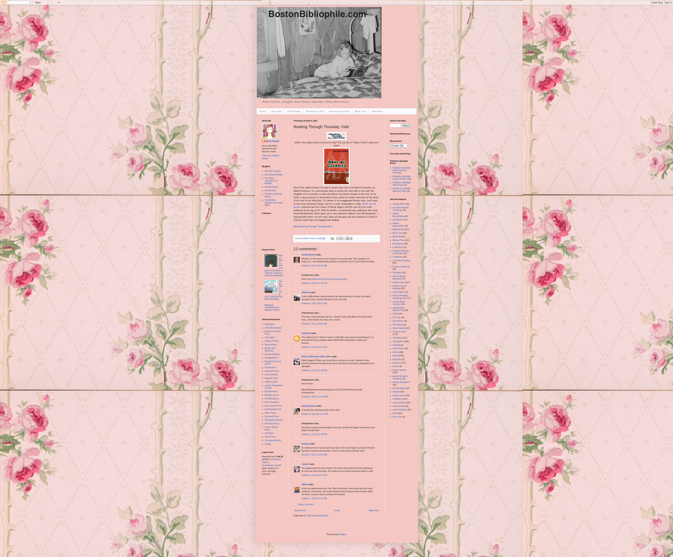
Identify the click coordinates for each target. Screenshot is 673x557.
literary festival (399, 388)
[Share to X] (344, 238)
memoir (396, 392)
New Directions (272, 402)
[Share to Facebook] (347, 238)
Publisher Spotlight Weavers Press (402, 189)
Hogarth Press (271, 378)
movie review (399, 395)
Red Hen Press (272, 423)
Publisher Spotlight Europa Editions (402, 177)
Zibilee (304, 484)
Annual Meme (399, 204)
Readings (397, 324)
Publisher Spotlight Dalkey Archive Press (402, 170)
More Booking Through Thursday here (313, 226)
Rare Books (398, 321)
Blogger (342, 534)
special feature (400, 409)
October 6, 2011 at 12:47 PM (314, 414)
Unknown (306, 333)
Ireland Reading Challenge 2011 (400, 296)
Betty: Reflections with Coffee (316, 356)
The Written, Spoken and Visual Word (274, 202)
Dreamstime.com (270, 465)
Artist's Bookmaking (399, 214)
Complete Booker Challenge (401, 252)
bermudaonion (308, 406)
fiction (395, 355)
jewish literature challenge (400, 377)
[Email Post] (332, 238)
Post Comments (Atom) (317, 515)
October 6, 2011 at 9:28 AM (314, 370)
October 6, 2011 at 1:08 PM (314, 434)
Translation (398, 341)
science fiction (399, 402)
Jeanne (305, 464)
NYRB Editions (272, 398)
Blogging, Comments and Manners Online (272, 307)
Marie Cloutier (273, 141)
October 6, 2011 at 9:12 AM (314, 347)
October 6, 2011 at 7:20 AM (314, 283)
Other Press (270, 413)
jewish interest (399, 370)
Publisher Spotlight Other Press (402, 183)
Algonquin (269, 324)
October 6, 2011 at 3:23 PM (314, 454)
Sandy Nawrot (308, 255)
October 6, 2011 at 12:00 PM (314, 396)
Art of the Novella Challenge (401, 208)
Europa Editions (272, 354)
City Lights (270, 337)
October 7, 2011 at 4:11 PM (314, 498)
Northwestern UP (273, 409)
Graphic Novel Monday (399, 287)
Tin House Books (273, 440)
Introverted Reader (274, 174)
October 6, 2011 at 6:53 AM (314, 265)
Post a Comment (306, 504)
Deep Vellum (271, 344)
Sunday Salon (399, 331)
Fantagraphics (271, 358)
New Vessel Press (273, 406)
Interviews (377, 111)
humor (396, 366)
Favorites (397, 272)
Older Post (374, 510)
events (396, 352)
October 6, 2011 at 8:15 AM (314, 303)
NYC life (396, 317)
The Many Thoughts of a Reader (271, 180)
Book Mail (397, 236)
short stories (398, 406)
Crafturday (398, 257)
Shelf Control (399, 328)
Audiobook (398, 219)
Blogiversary (399, 229)
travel (395, 413)
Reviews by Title (315, 111)
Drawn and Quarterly (270, 349)
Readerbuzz (270, 190)
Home (262, 111)
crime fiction (398, 348)
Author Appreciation (399, 224)
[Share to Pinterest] (351, 238)
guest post (397, 363)
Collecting (397, 247)
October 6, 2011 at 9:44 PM (314, 475)
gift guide (397, 359)
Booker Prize (399, 240)
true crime (397, 417)
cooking (396, 345)
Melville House (272, 395)
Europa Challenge (401, 266)
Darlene (305, 444)
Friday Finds (398, 282)
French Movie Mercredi (399, 277)
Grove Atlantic (271, 374)
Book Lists (360, 111)
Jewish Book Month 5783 (399, 309)
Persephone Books (274, 420)
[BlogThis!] (341, 238)
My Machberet (271, 187)
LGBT (395, 314)
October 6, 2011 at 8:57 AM (314, 324)
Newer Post (299, 510)
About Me (276, 111)
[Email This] (337, 238)
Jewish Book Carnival (399, 302)
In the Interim (399, 292)
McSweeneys (271, 391)
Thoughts (397, 338)
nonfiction (397, 399)
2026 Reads (294, 111)
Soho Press (270, 437)
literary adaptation (401, 382)
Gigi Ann (305, 292)
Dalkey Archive (272, 341)
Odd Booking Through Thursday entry (329, 279)
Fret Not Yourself (272, 171)
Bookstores (398, 243)
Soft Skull (269, 433)
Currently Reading (401, 260)
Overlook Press (272, 416)
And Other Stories (273, 328)
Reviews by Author (339, 111)
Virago (268, 444)
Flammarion (270, 367)
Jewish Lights (271, 382)
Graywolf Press (272, 371)
